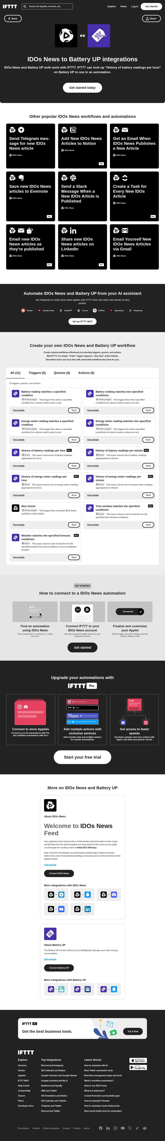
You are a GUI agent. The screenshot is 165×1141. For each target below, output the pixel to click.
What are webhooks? (94, 1091)
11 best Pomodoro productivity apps (102, 1096)
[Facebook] (100, 1128)
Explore (111, 6)
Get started (151, 6)
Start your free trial (82, 757)
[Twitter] (130, 1128)
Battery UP (85, 59)
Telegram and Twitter (51, 1106)
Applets (22, 1076)
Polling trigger (30, 399)
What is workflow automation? (99, 1081)
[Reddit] (144, 1128)
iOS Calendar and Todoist (53, 1101)
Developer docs (26, 1106)
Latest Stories (92, 1059)
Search (21, 1096)
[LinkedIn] (108, 1128)
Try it (74, 410)
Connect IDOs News (59, 873)
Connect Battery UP (59, 968)
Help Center (24, 1086)
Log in (134, 6)
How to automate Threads (96, 1101)
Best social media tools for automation (103, 1111)
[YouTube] (122, 1128)
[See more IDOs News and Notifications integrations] (82, 894)
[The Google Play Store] (138, 1068)
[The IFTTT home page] (10, 6)
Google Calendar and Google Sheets (59, 1076)
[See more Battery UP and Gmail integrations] (82, 989)
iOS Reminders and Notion (54, 1096)
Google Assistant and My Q (54, 1081)
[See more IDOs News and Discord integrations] (109, 894)
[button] (82, 648)
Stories (21, 1070)
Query (27, 455)
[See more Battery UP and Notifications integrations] (109, 989)
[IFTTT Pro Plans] (69, 451)
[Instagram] (115, 1128)
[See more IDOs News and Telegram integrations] (56, 894)
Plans (124, 6)
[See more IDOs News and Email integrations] (56, 909)
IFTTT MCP (23, 1081)
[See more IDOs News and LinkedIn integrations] (82, 909)
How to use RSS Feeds (95, 1086)
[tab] (15, 373)
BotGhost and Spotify (51, 1086)
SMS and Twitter (49, 1091)
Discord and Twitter (50, 1111)
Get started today (82, 87)
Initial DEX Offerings (87, 847)
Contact (66, 1128)
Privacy (77, 1128)
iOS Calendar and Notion (53, 1070)
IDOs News (43, 59)
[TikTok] (137, 1128)
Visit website (50, 865)
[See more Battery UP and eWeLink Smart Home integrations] (56, 989)
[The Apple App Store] (138, 1061)
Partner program (51, 1128)
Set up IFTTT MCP (82, 321)
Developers (23, 1128)
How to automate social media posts (102, 1106)
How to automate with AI (96, 1065)
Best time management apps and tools (103, 1076)
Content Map (24, 1091)
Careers (36, 1128)
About (87, 1128)
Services (22, 1065)
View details (18, 410)
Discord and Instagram (52, 1065)
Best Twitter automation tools (98, 1070)
